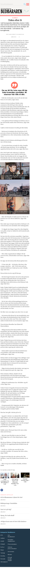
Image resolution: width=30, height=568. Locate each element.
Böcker (10, 554)
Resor (2, 550)
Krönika (3, 556)
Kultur (2, 547)
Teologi (3, 553)
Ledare (3, 538)
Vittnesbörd (4, 562)
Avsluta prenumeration (12, 547)
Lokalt (2, 541)
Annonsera (11, 551)
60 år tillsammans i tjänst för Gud (11, 497)
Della (2, 490)
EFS (2, 535)
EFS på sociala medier (10, 559)
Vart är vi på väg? (6, 509)
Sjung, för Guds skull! (7, 515)
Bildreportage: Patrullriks (9, 503)
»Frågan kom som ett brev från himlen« (14, 521)
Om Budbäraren (11, 536)
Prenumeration (12, 544)
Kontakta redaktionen (11, 540)
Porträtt (3, 559)
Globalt (15, 17)
